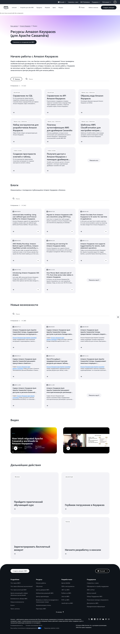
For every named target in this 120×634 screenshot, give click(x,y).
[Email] (108, 619)
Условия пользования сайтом (34, 625)
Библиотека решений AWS (44, 593)
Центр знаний (91, 593)
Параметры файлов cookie (51, 628)
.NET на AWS (65, 590)
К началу (59, 612)
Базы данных (14, 26)
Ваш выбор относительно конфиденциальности (24, 628)
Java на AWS (65, 596)
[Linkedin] (94, 619)
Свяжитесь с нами (93, 583)
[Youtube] (103, 619)
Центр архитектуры (42, 596)
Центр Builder (65, 583)
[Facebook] (92, 619)
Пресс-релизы (15, 609)
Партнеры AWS (41, 609)
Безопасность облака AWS (19, 598)
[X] (89, 619)
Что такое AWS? (16, 583)
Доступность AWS (92, 603)
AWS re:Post (91, 590)
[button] (27, 7)
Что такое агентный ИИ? (19, 590)
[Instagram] (97, 619)
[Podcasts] (106, 619)
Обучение (39, 586)
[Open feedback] (118, 317)
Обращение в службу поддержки (98, 586)
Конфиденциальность (17, 625)
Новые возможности (17, 602)
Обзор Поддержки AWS (94, 596)
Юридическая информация (96, 606)
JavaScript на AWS (67, 603)
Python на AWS (66, 593)
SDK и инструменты (67, 586)
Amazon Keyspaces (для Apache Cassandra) (24, 337)
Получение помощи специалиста (97, 600)
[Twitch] (100, 619)
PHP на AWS (65, 600)
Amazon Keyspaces (25, 26)
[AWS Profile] (115, 2)
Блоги (12, 605)
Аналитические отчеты (43, 605)
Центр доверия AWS (42, 590)
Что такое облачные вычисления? (22, 586)
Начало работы (41, 583)
